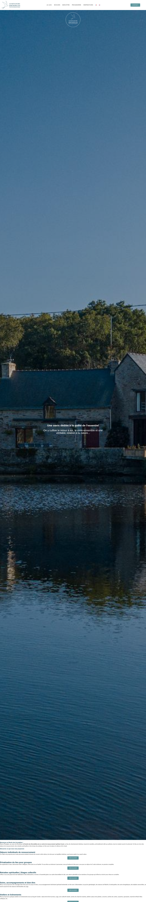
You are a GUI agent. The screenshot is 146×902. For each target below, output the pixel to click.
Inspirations (88, 5)
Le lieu (49, 5)
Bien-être (66, 5)
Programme (76, 5)
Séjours (57, 5)
